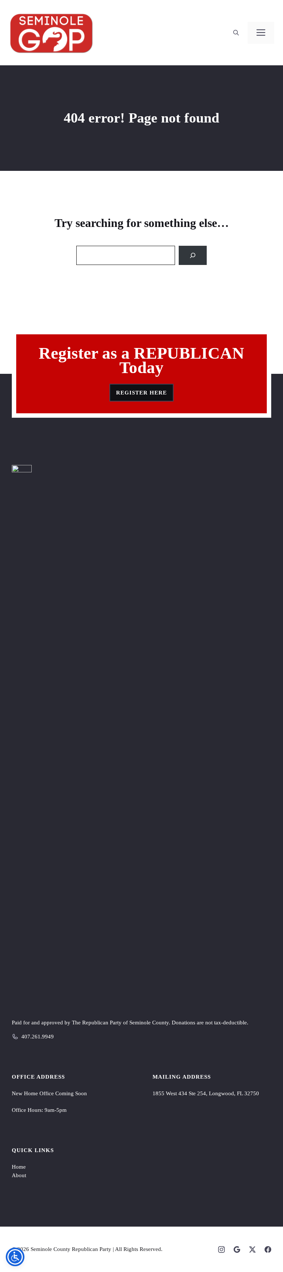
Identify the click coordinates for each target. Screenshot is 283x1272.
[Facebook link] (268, 1249)
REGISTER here (141, 393)
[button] (236, 33)
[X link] (252, 1249)
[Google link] (237, 1249)
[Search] (193, 255)
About (19, 1175)
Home (19, 1167)
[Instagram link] (221, 1249)
